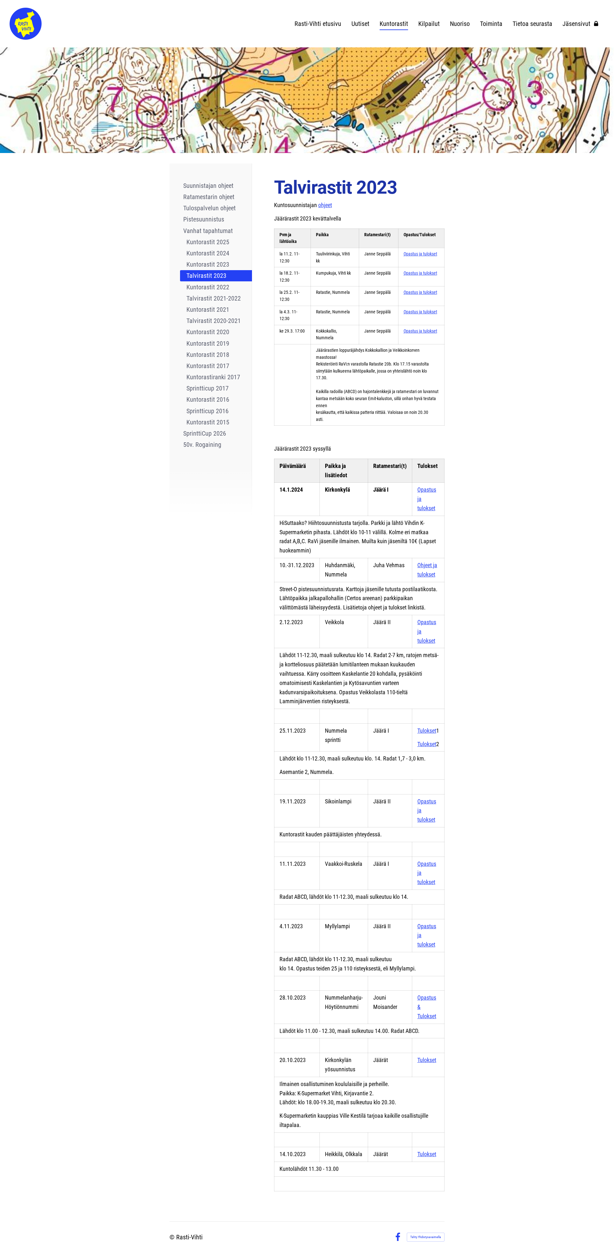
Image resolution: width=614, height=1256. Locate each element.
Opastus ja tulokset (420, 253)
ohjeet (325, 205)
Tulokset (426, 730)
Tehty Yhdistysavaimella (425, 1237)
